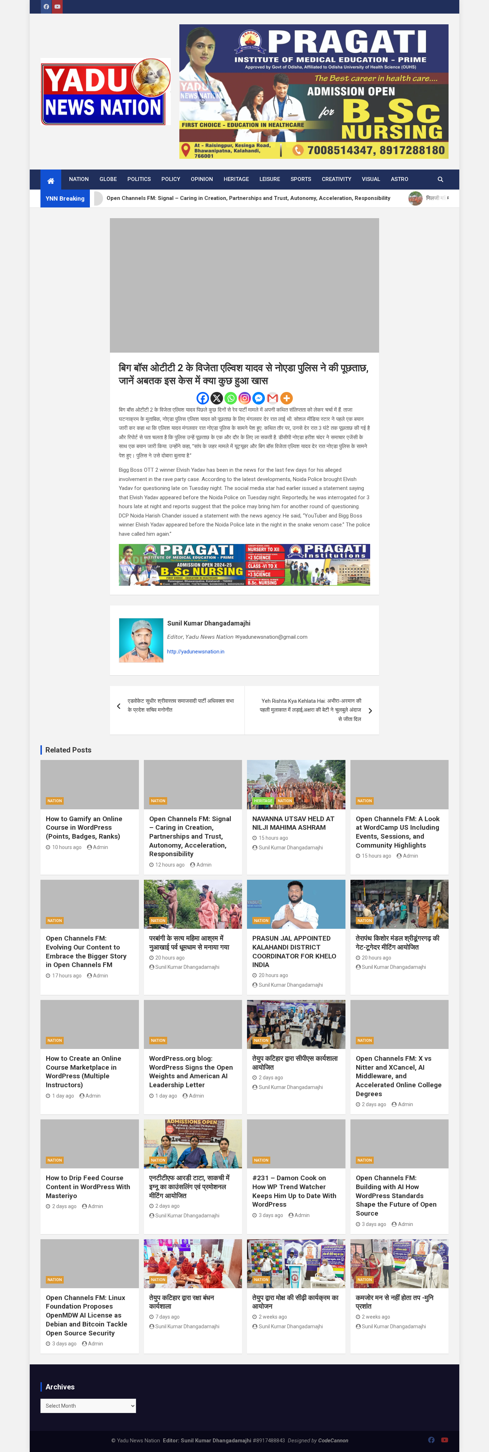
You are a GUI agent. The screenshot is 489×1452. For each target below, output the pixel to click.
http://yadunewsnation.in (195, 651)
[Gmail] (272, 398)
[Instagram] (244, 398)
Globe (108, 179)
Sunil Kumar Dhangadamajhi (209, 623)
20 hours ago (170, 958)
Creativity (336, 179)
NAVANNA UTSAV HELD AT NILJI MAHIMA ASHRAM (293, 823)
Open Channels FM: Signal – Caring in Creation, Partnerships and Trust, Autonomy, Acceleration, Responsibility (190, 836)
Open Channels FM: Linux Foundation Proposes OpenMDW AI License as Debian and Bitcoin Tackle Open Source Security (86, 1315)
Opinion (202, 179)
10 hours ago (67, 847)
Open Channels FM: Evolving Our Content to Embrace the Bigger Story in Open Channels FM (86, 951)
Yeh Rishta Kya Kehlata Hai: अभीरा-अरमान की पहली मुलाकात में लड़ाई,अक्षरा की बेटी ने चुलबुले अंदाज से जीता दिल (310, 710)
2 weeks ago (273, 1317)
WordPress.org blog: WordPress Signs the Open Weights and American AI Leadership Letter (191, 1071)
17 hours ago (67, 975)
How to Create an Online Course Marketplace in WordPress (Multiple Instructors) (83, 1071)
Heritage (236, 179)
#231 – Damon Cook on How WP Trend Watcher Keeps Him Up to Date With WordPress (294, 1191)
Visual (371, 179)
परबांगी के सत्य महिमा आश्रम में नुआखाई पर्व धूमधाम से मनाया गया (189, 942)
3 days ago (271, 1215)
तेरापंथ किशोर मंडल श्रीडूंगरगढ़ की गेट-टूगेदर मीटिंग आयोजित (397, 942)
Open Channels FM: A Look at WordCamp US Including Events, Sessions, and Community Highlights (398, 832)
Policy (170, 179)
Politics (139, 179)
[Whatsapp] (230, 398)
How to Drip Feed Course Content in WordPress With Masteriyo (88, 1187)
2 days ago (271, 1077)
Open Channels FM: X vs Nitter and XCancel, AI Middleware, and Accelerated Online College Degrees (399, 1076)
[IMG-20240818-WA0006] (244, 548)
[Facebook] (203, 398)
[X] (216, 398)
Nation (79, 179)
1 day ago (63, 1096)
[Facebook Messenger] (258, 398)
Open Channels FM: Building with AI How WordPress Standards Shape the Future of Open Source (396, 1195)
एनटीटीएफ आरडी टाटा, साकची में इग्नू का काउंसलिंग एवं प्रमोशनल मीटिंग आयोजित (189, 1187)
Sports (301, 179)
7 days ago (167, 1317)
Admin (100, 847)
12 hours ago (170, 865)
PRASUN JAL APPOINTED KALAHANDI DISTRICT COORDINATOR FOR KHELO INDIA (294, 951)
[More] (286, 398)
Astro (399, 179)
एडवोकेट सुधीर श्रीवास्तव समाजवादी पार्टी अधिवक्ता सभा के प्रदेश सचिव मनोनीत (181, 705)
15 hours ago (273, 838)
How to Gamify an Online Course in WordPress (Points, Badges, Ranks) (84, 827)
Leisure (270, 179)
